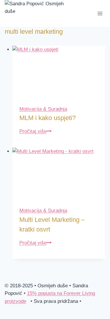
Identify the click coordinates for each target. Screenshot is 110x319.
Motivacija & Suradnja (43, 109)
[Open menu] (99, 13)
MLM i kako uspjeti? (47, 117)
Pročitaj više (35, 131)
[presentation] (59, 72)
